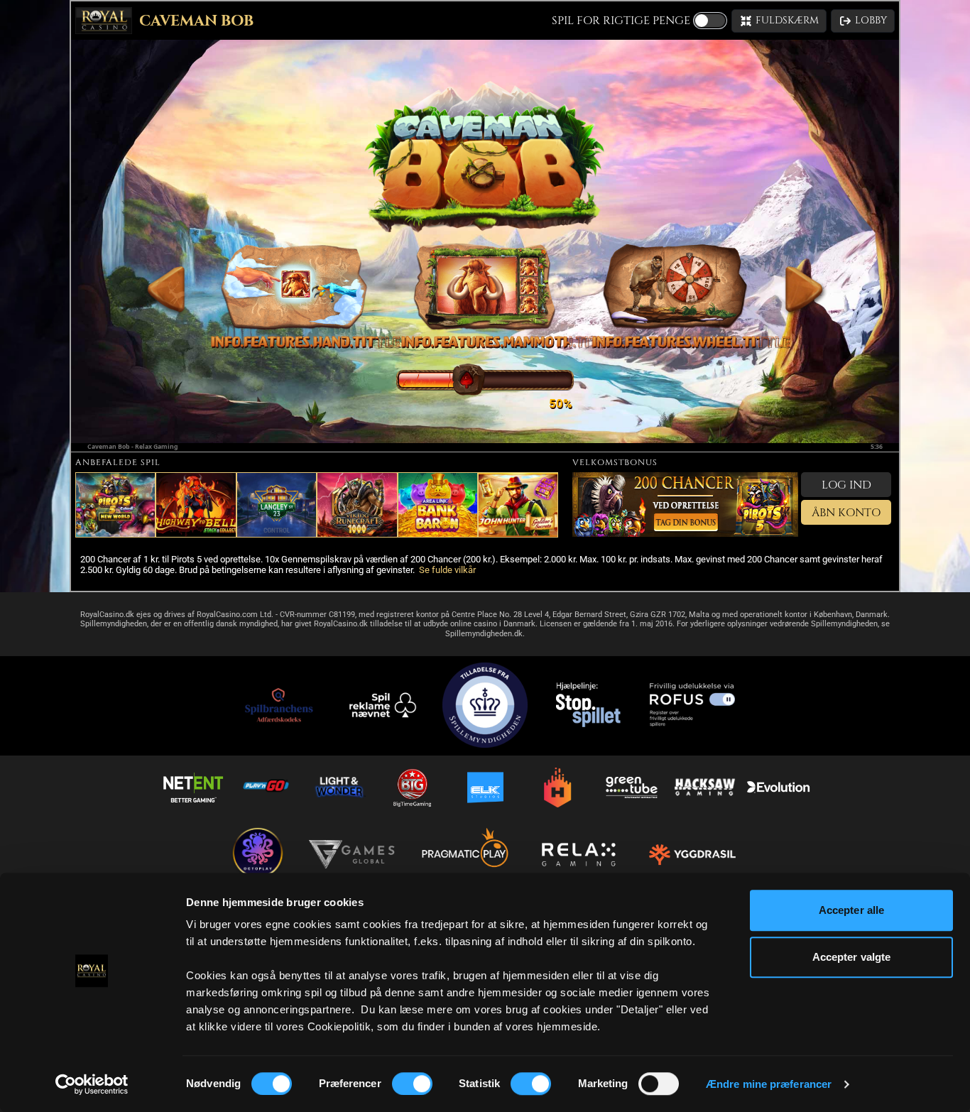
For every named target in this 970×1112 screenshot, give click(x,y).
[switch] (412, 1083)
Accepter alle (851, 910)
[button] (779, 21)
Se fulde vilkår (447, 570)
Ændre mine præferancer (769, 1084)
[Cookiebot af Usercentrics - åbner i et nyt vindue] (92, 1084)
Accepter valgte (851, 957)
